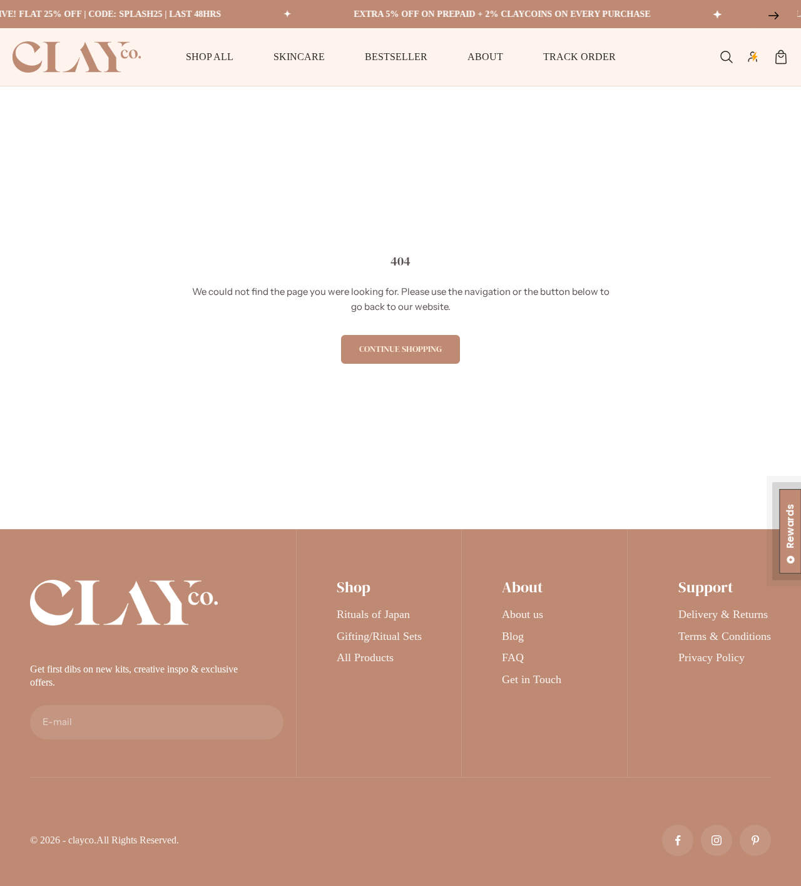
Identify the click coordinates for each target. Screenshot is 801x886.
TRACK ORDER (579, 56)
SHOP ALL (209, 56)
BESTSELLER (396, 56)
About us (522, 614)
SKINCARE (299, 56)
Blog (513, 636)
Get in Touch (531, 679)
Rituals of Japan (373, 614)
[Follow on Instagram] (716, 840)
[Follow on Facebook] (677, 840)
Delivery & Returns (723, 614)
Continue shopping (400, 349)
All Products (365, 657)
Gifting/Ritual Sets (379, 636)
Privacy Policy (711, 657)
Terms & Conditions (724, 636)
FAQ (513, 657)
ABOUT (485, 56)
